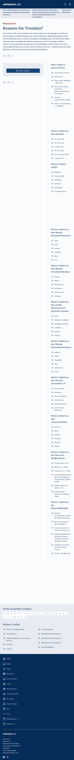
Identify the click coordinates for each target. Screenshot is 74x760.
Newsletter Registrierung (10, 753)
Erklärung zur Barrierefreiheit (12, 746)
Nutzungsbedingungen (10, 750)
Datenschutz (7, 741)
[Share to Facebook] (9, 56)
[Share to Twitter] (12, 56)
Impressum (6, 739)
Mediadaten (6, 748)
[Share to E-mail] (4, 56)
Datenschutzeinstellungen (11, 743)
